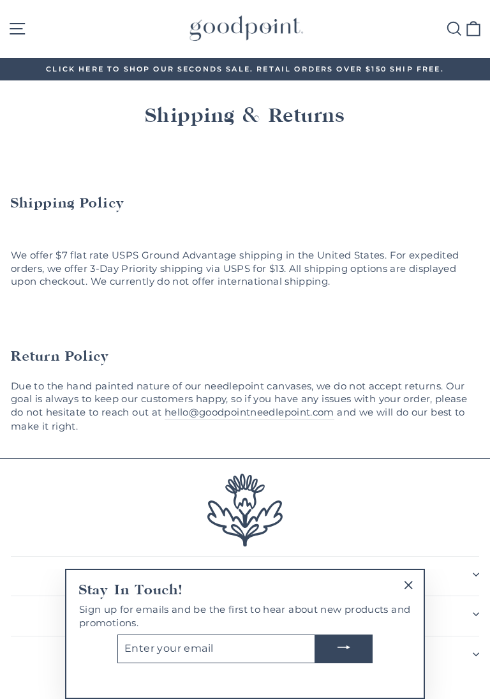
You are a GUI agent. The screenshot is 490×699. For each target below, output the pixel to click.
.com (322, 412)
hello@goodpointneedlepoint (238, 412)
